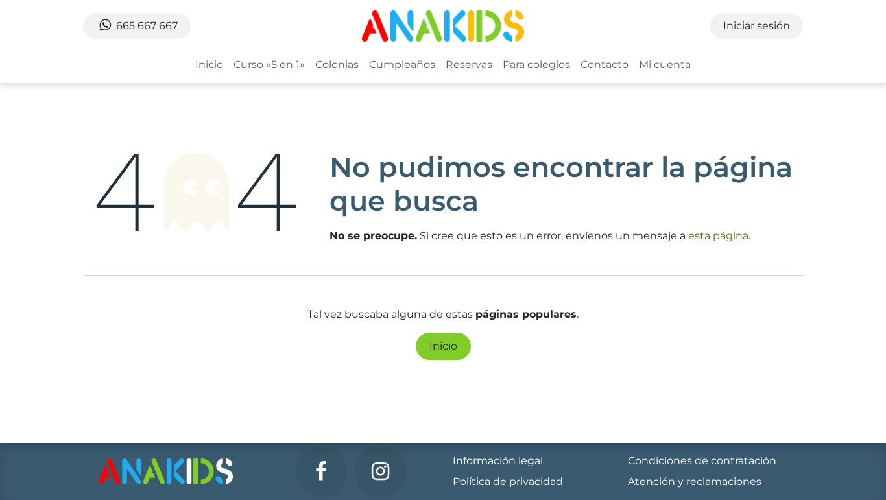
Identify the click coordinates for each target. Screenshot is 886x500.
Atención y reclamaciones (694, 481)
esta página (718, 236)
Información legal (498, 461)
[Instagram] (381, 471)
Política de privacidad (508, 481)
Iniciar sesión (756, 25)
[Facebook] (321, 471)
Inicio (443, 346)
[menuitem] (209, 65)
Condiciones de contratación (702, 461)
